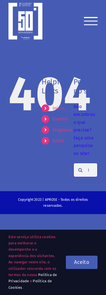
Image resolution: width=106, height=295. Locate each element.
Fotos (58, 140)
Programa (63, 130)
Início (58, 108)
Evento (60, 119)
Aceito (81, 262)
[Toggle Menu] (90, 21)
